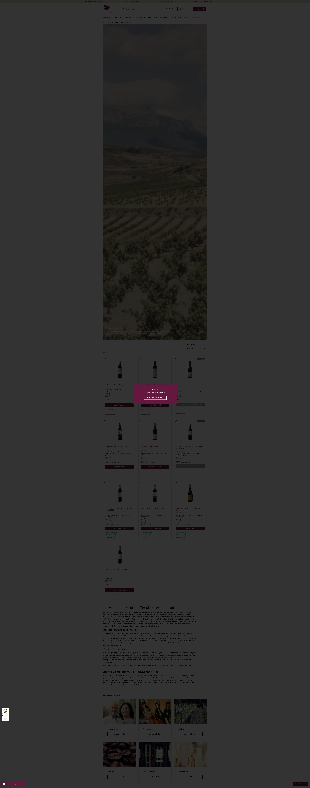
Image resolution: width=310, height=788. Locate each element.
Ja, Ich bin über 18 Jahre (155, 398)
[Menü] (8, 709)
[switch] (5, 719)
